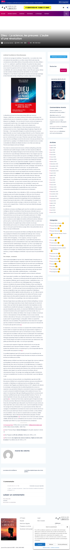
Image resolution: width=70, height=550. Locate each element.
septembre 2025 (55, 169)
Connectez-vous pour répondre (37, 484)
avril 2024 (53, 209)
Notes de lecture (54, 260)
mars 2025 (53, 183)
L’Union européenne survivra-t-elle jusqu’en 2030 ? (58, 120)
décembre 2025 (54, 162)
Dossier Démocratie (55, 230)
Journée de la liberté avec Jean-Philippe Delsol (18, 1)
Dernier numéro (12, 12)
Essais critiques (54, 257)
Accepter (40, 544)
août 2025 (53, 172)
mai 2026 (53, 151)
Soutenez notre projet (26, 528)
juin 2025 (53, 176)
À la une (52, 239)
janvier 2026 (53, 160)
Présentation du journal (56, 244)
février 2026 (53, 158)
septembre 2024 (55, 197)
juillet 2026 (53, 146)
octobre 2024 (54, 195)
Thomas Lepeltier (54, 109)
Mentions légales (46, 547)
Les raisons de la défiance (10, 469)
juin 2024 (53, 204)
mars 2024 (53, 211)
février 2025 (53, 186)
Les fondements (54, 268)
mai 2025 (53, 179)
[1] (21, 323)
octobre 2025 (54, 167)
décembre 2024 (54, 190)
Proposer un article (25, 525)
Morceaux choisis (55, 255)
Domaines (30, 12)
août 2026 (53, 144)
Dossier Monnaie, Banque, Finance (58, 232)
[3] (9, 398)
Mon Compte (41, 519)
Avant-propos (54, 241)
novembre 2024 (54, 193)
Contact (46, 12)
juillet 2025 (53, 174)
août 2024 (53, 199)
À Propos (22, 517)
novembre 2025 (54, 165)
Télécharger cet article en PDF (58, 55)
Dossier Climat (54, 227)
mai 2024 (53, 206)
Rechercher (53, 65)
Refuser (51, 544)
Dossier (52, 262)
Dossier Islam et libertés (56, 222)
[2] (22, 349)
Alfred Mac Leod (54, 114)
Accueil (3, 12)
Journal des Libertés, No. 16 (58, 78)
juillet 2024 (53, 202)
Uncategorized (54, 270)
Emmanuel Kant (9, 424)
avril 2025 (53, 181)
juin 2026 (53, 149)
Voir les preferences (62, 544)
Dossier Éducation (55, 224)
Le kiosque (39, 12)
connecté (5, 499)
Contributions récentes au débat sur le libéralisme (58, 247)
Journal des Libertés (8, 41)
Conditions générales (55, 547)
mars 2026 (53, 156)
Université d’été (54, 252)
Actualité (53, 265)
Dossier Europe (54, 236)
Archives (21, 12)
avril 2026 (53, 153)
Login (39, 517)
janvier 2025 (53, 188)
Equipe (22, 519)
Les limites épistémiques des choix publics (33, 470)
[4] (19, 415)
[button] (67, 527)
